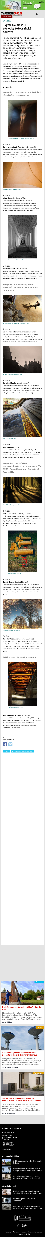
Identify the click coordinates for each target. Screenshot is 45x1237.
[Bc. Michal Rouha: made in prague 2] (22, 372)
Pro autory (16, 1232)
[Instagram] (22, 1225)
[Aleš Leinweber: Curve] (22, 436)
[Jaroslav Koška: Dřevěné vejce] (22, 628)
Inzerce (24, 1232)
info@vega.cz (6, 1149)
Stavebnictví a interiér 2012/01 (22, 751)
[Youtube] (25, 1225)
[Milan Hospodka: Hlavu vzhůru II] (22, 187)
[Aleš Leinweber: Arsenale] (22, 705)
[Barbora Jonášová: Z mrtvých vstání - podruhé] (22, 136)
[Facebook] (18, 1225)
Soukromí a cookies (35, 1232)
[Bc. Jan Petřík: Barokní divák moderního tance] (22, 321)
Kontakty (8, 1232)
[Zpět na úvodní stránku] (11, 14)
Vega (6, 751)
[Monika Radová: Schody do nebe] (22, 258)
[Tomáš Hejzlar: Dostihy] (22, 571)
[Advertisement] (22, 848)
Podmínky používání (23, 1234)
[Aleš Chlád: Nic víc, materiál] (22, 503)
